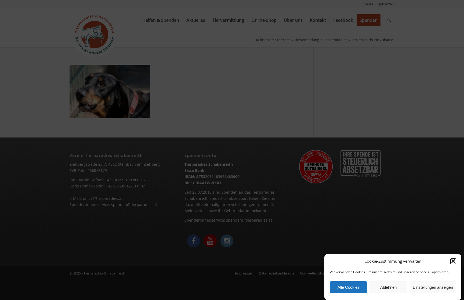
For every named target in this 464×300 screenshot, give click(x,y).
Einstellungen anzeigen (433, 287)
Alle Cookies (349, 287)
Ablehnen (388, 287)
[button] (453, 261)
